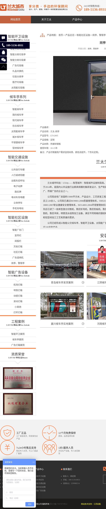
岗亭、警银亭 (18, 263)
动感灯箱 (18, 296)
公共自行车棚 (18, 169)
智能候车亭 (17, 109)
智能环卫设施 (18, 36)
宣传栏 (18, 235)
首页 (61, 35)
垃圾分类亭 (17, 76)
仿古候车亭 (17, 126)
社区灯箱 (18, 252)
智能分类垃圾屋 (18, 60)
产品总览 (69, 35)
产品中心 (39, 469)
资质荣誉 (18, 354)
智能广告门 (17, 230)
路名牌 (18, 192)
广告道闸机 (17, 257)
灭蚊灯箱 (18, 246)
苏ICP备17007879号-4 (58, 504)
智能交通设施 (18, 157)
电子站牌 (18, 186)
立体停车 (18, 203)
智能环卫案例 (18, 334)
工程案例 (18, 321)
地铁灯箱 (18, 290)
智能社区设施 (18, 217)
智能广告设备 (18, 272)
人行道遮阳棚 (18, 175)
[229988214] (3, 52)
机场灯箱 (18, 285)
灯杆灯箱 (18, 312)
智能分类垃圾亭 (18, 54)
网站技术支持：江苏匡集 (91, 504)
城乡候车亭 (17, 137)
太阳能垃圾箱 (18, 87)
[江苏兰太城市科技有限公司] (33, 7)
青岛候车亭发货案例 (62, 282)
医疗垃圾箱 (17, 82)
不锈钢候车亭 (18, 142)
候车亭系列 (18, 97)
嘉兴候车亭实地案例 (62, 323)
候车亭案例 (17, 339)
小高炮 (18, 307)
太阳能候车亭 (18, 131)
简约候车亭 (17, 115)
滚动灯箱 (18, 301)
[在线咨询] (3, 38)
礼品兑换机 (17, 71)
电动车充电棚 (18, 197)
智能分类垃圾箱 (18, 49)
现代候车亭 (17, 120)
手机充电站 (17, 208)
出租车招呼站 (18, 180)
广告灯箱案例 (18, 345)
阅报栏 (18, 241)
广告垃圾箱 (17, 65)
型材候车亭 (17, 148)
